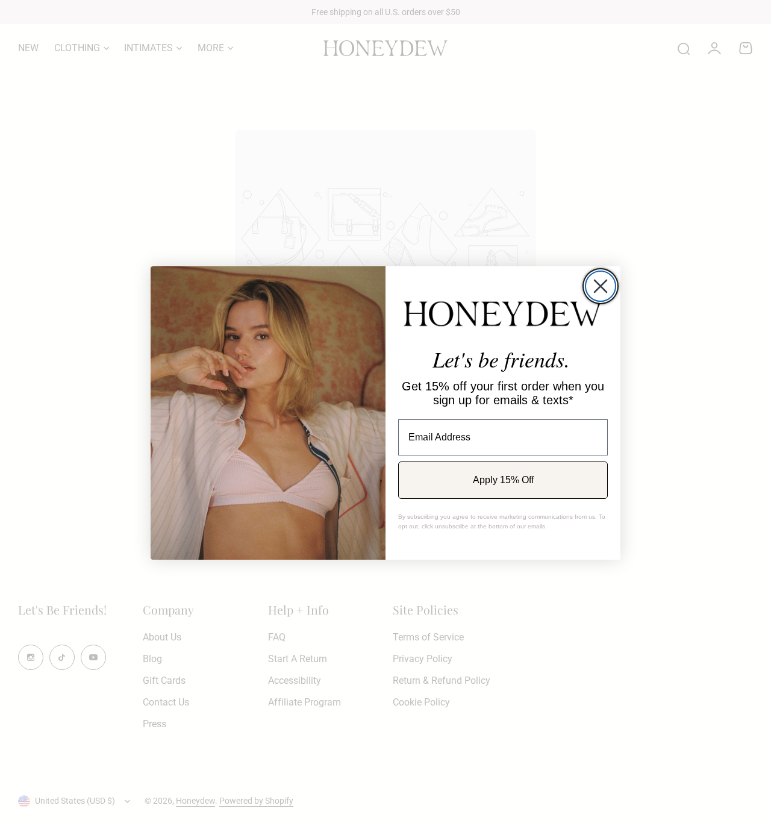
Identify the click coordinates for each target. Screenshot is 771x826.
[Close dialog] (600, 286)
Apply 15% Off (503, 480)
